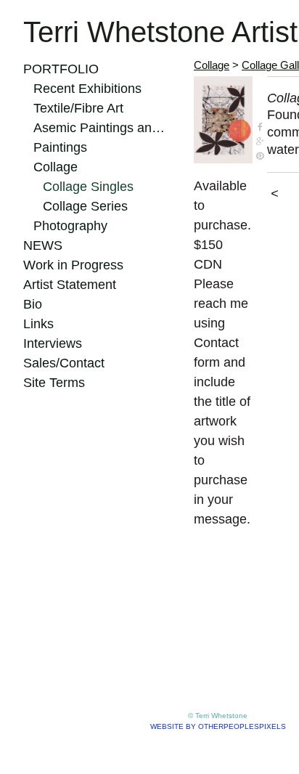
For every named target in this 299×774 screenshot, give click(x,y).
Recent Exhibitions (87, 88)
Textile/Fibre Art (78, 108)
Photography (70, 226)
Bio (32, 304)
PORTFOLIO (61, 69)
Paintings (60, 147)
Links (38, 324)
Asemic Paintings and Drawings (101, 128)
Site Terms (54, 382)
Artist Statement (69, 284)
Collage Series (85, 206)
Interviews (52, 343)
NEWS (42, 245)
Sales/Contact (64, 363)
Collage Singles (88, 186)
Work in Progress (73, 265)
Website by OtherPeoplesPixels (218, 726)
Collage (55, 167)
